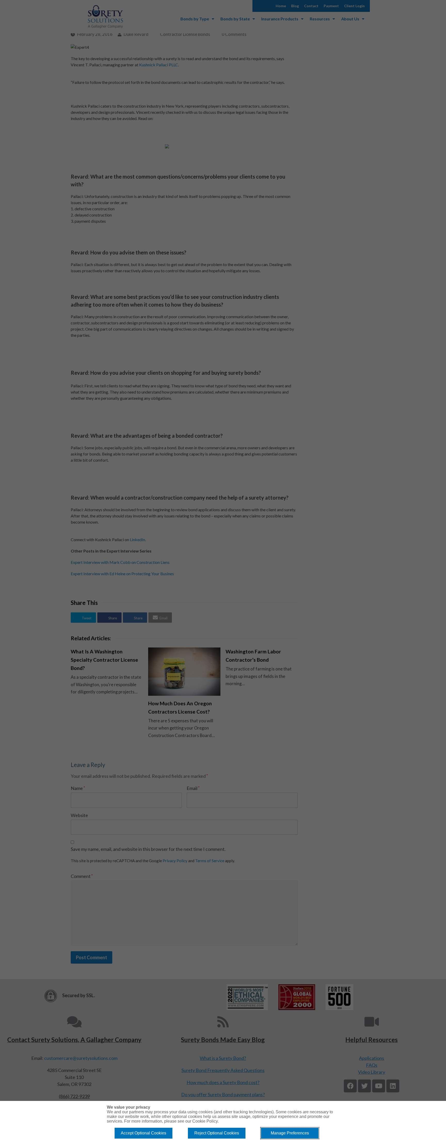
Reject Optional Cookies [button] (216, 1133)
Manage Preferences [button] (290, 1133)
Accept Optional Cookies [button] (143, 1133)
